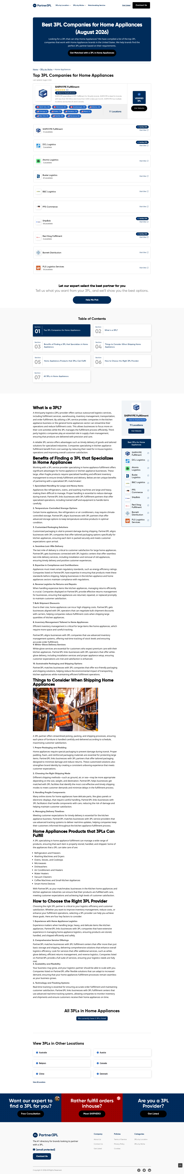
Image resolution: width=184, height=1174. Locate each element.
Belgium (42, 1063)
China (41, 1074)
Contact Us (141, 5)
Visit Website (139, 108)
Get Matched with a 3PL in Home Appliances (92, 53)
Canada (103, 1063)
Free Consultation (30, 1114)
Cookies (117, 1149)
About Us (97, 1139)
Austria (103, 1053)
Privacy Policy (119, 1144)
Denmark (104, 1074)
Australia (43, 1053)
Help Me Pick (92, 300)
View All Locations (39, 1082)
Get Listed (126, 5)
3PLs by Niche (78, 5)
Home (35, 70)
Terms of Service (120, 1139)
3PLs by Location (62, 5)
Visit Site (142, 130)
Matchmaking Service (96, 5)
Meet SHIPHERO (92, 1114)
